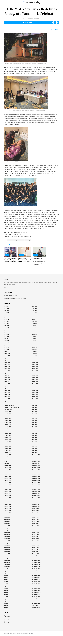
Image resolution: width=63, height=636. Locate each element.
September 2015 (36, 581)
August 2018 (7, 383)
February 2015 (7, 489)
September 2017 (36, 586)
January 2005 (7, 521)
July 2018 (6, 599)
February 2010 (7, 478)
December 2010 (7, 424)
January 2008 (7, 528)
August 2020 (7, 388)
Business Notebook (9, 405)
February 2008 (7, 474)
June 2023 (34, 351)
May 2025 (34, 450)
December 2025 (7, 459)
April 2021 (6, 338)
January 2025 (7, 564)
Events (5, 461)
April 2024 (6, 345)
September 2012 (36, 575)
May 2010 (34, 420)
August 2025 (7, 398)
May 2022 (34, 444)
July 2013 (6, 588)
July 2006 (6, 573)
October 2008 (35, 517)
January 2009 (7, 530)
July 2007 (6, 575)
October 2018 (35, 538)
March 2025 (35, 401)
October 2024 (35, 551)
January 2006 (7, 523)
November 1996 (36, 454)
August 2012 (7, 370)
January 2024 (7, 562)
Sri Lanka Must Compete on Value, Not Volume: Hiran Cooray (24, 260)
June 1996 (34, 312)
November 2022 (36, 495)
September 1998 (36, 560)
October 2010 (35, 521)
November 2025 (36, 506)
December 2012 (7, 429)
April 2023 (6, 343)
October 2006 (35, 513)
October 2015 (35, 532)
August (5, 351)
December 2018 (7, 441)
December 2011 (7, 426)
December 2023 (7, 454)
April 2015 (6, 327)
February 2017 (7, 493)
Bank (5, 403)
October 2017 (35, 536)
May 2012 (34, 424)
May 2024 (34, 448)
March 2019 (35, 390)
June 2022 (34, 349)
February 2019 (7, 497)
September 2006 (36, 562)
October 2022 (35, 547)
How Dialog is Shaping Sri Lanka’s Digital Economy (15, 298)
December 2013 (7, 431)
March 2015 (35, 381)
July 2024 (34, 306)
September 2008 (36, 566)
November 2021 (36, 493)
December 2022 (7, 450)
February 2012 (7, 482)
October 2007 (35, 515)
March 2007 (35, 364)
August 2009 (7, 364)
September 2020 (36, 592)
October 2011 (35, 523)
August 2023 (7, 394)
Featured (6, 463)
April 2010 (6, 317)
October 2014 (35, 530)
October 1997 (35, 510)
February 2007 (7, 472)
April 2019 (6, 336)
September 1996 (36, 556)
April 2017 (6, 332)
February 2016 (7, 491)
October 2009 (35, 519)
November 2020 (36, 491)
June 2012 (34, 330)
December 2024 (7, 457)
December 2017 (7, 439)
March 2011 (35, 373)
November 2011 (36, 472)
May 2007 (34, 414)
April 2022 (6, 340)
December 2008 (7, 420)
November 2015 (36, 480)
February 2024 (7, 506)
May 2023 (34, 446)
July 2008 (6, 577)
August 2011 (7, 368)
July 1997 (6, 571)
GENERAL (6, 515)
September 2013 (36, 577)
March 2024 (35, 398)
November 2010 (36, 469)
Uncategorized (36, 607)
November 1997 (36, 457)
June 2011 (34, 327)
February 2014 (7, 487)
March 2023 (35, 396)
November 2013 (36, 476)
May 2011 (34, 422)
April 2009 (6, 315)
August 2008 (7, 362)
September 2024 (36, 601)
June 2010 (34, 325)
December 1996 (7, 411)
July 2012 (6, 586)
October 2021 (35, 545)
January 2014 (7, 540)
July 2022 (6, 605)
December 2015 (7, 435)
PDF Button (56, 29)
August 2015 (7, 377)
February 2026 (7, 513)
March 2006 (35, 362)
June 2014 (34, 334)
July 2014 (6, 590)
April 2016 (6, 330)
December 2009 (7, 422)
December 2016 (7, 437)
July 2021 (6, 603)
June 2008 (34, 321)
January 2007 (7, 525)
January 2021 (7, 556)
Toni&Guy (28, 240)
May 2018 (34, 437)
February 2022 (7, 502)
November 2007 (36, 463)
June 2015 (34, 336)
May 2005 (34, 409)
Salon (22, 240)
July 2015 (6, 592)
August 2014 (7, 375)
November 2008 (36, 465)
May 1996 (34, 405)
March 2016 (35, 383)
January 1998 (7, 519)
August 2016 (7, 379)
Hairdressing (10, 240)
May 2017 (34, 435)
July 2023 (6, 607)
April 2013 (6, 323)
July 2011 (6, 584)
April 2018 (6, 334)
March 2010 (35, 370)
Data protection (8, 409)
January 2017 (7, 547)
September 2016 (36, 584)
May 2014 (34, 429)
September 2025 (36, 603)
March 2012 (35, 375)
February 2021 (7, 500)
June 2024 (34, 353)
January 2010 (7, 532)
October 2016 (35, 534)
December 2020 (7, 446)
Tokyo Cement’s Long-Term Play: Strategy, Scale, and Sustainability (10, 260)
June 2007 (34, 319)
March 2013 (35, 377)
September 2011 (36, 573)
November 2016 (36, 482)
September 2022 (36, 596)
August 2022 (7, 392)
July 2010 (6, 581)
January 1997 (7, 517)
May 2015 (34, 431)
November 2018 (36, 487)
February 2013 (7, 485)
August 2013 (7, 373)
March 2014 (35, 379)
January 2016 (7, 545)
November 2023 (36, 500)
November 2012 (36, 474)
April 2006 (6, 308)
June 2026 (34, 358)
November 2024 (36, 502)
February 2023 (7, 504)
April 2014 (6, 325)
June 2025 (34, 355)
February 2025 (7, 510)
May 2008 (34, 416)
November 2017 (36, 485)
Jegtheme (31, 633)
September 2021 (36, 594)
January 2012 (7, 536)
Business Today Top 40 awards (11, 407)
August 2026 (7, 401)
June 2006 (34, 317)
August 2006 (7, 358)
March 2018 (35, 388)
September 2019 (36, 590)
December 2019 (7, 444)
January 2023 (7, 560)
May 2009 (34, 418)
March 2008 (35, 366)
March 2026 (35, 403)
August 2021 (7, 390)
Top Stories (35, 605)
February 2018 (7, 495)
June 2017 (34, 340)
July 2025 (34, 308)
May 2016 (34, 433)
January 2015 (7, 543)
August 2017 (7, 381)
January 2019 (7, 551)
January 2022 (7, 558)
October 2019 (35, 540)
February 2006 (7, 469)
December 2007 (7, 418)
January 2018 (7, 549)
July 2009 (6, 579)
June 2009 (34, 323)
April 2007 (6, 310)
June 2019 (34, 345)
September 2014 (36, 579)
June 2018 (34, 343)
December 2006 (7, 416)
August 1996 (7, 353)
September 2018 (36, 588)
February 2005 (7, 467)
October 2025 (35, 553)
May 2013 (34, 426)
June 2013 (34, 332)
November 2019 (36, 489)
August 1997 (7, 355)
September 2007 (36, 564)
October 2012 (35, 525)
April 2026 (6, 349)
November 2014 (36, 478)
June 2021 (34, 347)
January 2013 (7, 538)
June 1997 (34, 315)
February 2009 (7, 476)
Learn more (6, 287)
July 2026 (34, 310)
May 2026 (17, 240)
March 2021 (35, 392)
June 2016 (34, 338)
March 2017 (35, 386)
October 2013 (35, 528)
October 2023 (35, 549)
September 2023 (36, 599)
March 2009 (35, 368)
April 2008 (6, 312)
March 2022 (35, 394)
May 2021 (34, 441)
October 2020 (35, 543)
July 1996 (6, 568)
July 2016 (6, 594)
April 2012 (6, 321)
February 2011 (7, 480)
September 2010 (36, 571)
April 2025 (6, 347)
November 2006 (36, 459)
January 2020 (7, 553)
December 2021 (7, 448)
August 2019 (7, 386)
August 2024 (7, 396)
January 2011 (7, 534)
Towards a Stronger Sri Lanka (10, 295)
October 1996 (35, 508)
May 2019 (34, 439)
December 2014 (7, 433)
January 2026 (7, 566)
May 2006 (34, 411)
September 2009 (36, 568)
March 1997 (35, 360)
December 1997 (7, 414)
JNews (8, 633)
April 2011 (6, 319)
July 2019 (6, 601)
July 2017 (6, 596)
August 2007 (7, 360)
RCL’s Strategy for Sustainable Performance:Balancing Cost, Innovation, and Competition (39, 261)
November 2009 (36, 467)
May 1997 (34, 407)
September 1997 (36, 558)
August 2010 (7, 366)
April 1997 (6, 306)
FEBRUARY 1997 (7, 465)
